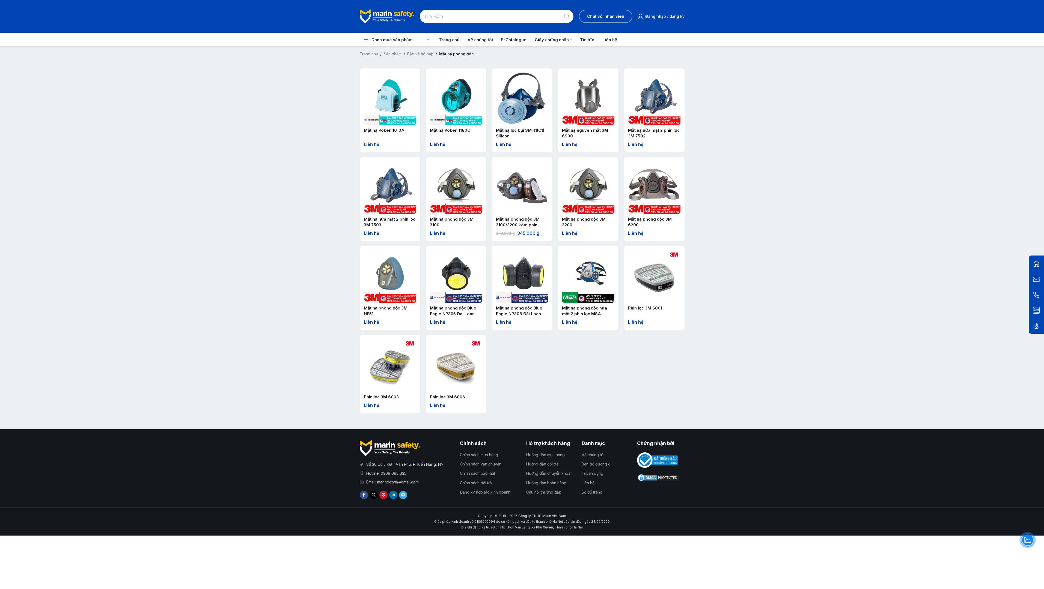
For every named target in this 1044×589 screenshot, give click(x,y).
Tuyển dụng (592, 473)
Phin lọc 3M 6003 (381, 396)
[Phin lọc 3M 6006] (456, 365)
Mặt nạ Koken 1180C (450, 130)
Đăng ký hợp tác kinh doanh (485, 492)
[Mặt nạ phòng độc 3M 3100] (456, 187)
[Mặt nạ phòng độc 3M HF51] (390, 276)
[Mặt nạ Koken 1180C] (456, 99)
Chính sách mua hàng (479, 454)
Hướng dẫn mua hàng (545, 454)
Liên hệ (588, 482)
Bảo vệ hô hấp (420, 54)
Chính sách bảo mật (477, 473)
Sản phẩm (392, 54)
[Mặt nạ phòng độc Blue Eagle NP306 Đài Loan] (522, 276)
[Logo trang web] (387, 16)
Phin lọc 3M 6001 (645, 308)
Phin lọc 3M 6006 (447, 396)
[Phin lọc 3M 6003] (390, 365)
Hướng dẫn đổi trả (542, 464)
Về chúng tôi (593, 454)
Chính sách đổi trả (476, 482)
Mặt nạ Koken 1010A (384, 130)
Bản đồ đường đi (596, 464)
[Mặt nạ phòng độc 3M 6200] (654, 187)
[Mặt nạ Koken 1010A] (390, 99)
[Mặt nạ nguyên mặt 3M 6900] (588, 99)
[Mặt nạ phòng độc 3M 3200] (588, 187)
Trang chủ (369, 54)
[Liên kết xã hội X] (374, 495)
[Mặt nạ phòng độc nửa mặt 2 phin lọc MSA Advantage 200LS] (588, 276)
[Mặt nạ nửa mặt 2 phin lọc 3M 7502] (654, 99)
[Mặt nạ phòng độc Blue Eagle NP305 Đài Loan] (456, 276)
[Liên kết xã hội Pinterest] (383, 495)
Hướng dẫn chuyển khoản (549, 473)
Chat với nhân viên (605, 16)
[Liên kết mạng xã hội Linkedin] (393, 495)
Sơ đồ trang (592, 492)
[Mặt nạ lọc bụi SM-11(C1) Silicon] (522, 99)
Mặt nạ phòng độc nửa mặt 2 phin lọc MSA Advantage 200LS (584, 313)
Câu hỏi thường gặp (543, 492)
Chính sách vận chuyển (480, 464)
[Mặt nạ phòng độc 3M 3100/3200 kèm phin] (522, 187)
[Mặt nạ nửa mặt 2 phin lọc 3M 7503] (390, 187)
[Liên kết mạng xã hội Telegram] (403, 495)
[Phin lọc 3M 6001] (654, 276)
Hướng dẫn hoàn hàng (546, 482)
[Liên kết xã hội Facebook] (364, 495)
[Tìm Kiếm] (566, 16)
